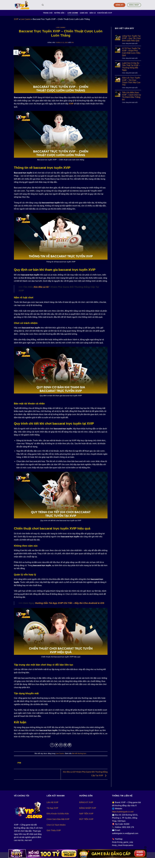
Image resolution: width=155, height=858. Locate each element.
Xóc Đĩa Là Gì (41, 287)
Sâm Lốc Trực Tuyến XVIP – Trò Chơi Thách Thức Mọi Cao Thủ (131, 81)
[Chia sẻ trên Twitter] (56, 745)
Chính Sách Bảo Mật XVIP (58, 819)
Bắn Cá (93, 13)
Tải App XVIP (52, 808)
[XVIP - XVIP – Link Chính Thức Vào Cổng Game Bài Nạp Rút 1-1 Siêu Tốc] (26, 5)
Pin (72, 42)
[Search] (43, 5)
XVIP (16, 19)
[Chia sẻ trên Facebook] (52, 745)
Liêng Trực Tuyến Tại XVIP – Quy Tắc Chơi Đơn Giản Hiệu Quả (131, 38)
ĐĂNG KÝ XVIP (86, 802)
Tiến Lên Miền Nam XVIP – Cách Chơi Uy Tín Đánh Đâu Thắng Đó (131, 96)
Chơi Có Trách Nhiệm (56, 825)
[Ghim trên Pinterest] (65, 745)
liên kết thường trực (79, 753)
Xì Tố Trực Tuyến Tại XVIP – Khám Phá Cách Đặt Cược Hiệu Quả (131, 51)
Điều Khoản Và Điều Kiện (58, 814)
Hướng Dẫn (59, 13)
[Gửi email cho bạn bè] (61, 745)
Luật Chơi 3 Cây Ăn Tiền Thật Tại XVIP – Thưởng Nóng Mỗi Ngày (131, 66)
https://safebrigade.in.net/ (122, 812)
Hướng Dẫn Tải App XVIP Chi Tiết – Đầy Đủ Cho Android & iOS (69, 603)
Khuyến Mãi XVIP (104, 13)
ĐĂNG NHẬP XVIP (87, 808)
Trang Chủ (47, 13)
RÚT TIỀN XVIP (86, 819)
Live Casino (73, 13)
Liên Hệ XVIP (52, 802)
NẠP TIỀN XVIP (86, 814)
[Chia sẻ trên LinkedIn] (70, 745)
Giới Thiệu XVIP (54, 830)
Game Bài (84, 13)
